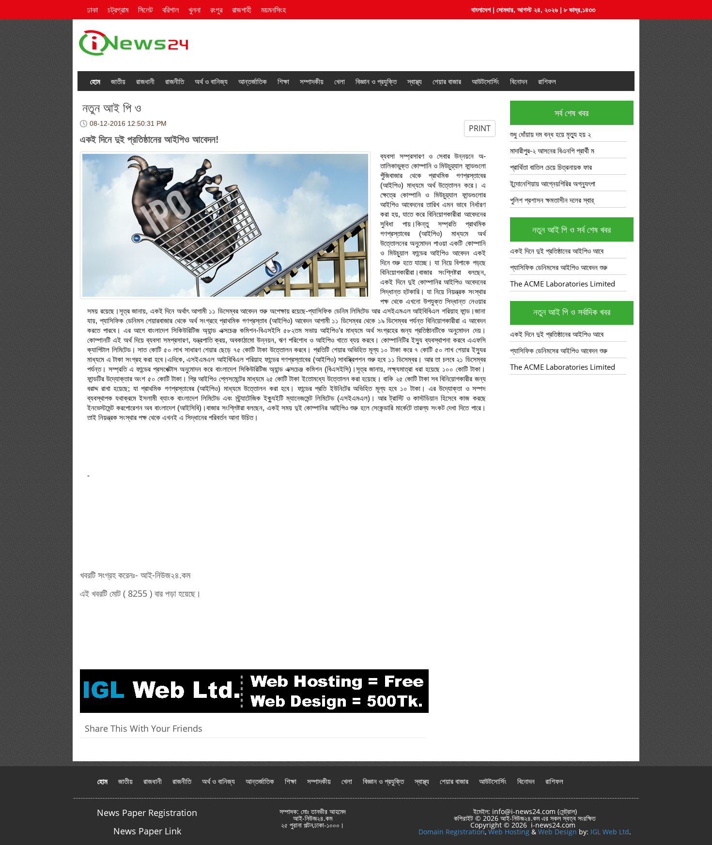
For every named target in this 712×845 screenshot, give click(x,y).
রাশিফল (547, 81)
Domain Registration (451, 831)
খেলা (339, 81)
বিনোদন (518, 81)
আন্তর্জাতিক (252, 81)
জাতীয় (118, 81)
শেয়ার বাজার (447, 81)
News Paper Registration (147, 812)
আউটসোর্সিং (485, 81)
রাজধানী (145, 81)
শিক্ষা (283, 81)
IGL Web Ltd (609, 831)
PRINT (480, 128)
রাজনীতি (174, 81)
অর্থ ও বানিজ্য (211, 81)
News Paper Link (147, 831)
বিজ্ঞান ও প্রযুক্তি (376, 81)
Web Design (557, 831)
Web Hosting (508, 831)
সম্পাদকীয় (312, 81)
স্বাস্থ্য (414, 81)
